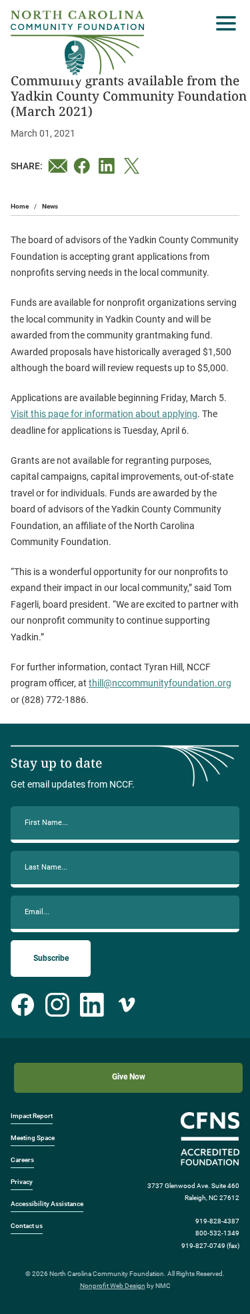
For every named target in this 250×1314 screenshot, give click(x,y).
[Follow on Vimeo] (127, 1005)
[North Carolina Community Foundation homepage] (77, 43)
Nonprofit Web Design (112, 1285)
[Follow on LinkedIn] (92, 1005)
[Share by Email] (58, 166)
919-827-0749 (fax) (210, 1245)
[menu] (222, 23)
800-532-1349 (217, 1233)
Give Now (128, 1076)
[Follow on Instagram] (57, 1005)
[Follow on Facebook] (23, 1005)
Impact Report (32, 1115)
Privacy (22, 1181)
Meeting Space (33, 1137)
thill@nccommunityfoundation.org (160, 683)
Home (20, 206)
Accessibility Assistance (47, 1203)
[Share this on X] (134, 166)
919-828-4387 (217, 1221)
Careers (22, 1159)
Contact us (27, 1225)
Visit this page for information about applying (104, 413)
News (50, 206)
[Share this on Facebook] (83, 166)
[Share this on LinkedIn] (109, 166)
